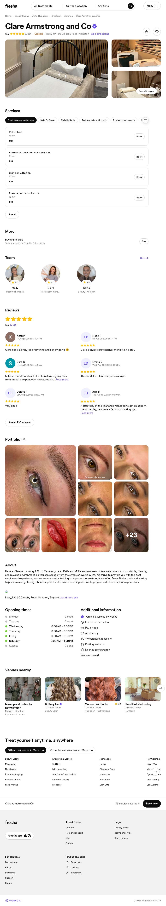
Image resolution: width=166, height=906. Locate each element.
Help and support (74, 832)
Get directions (100, 33)
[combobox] (47, 6)
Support (9, 878)
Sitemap (70, 843)
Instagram (76, 872)
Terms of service (123, 832)
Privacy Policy (122, 827)
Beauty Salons (22, 16)
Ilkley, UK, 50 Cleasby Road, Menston (67, 33)
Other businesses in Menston (26, 750)
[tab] (21, 120)
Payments (10, 872)
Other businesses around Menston (71, 750)
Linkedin (75, 867)
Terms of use (121, 838)
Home (8, 16)
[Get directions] (76, 591)
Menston (68, 16)
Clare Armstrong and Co (88, 16)
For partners (11, 862)
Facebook (76, 862)
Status (8, 883)
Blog (68, 838)
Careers (70, 827)
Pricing (8, 867)
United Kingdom (40, 16)
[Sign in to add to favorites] (157, 32)
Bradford (56, 16)
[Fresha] (11, 6)
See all (144, 258)
